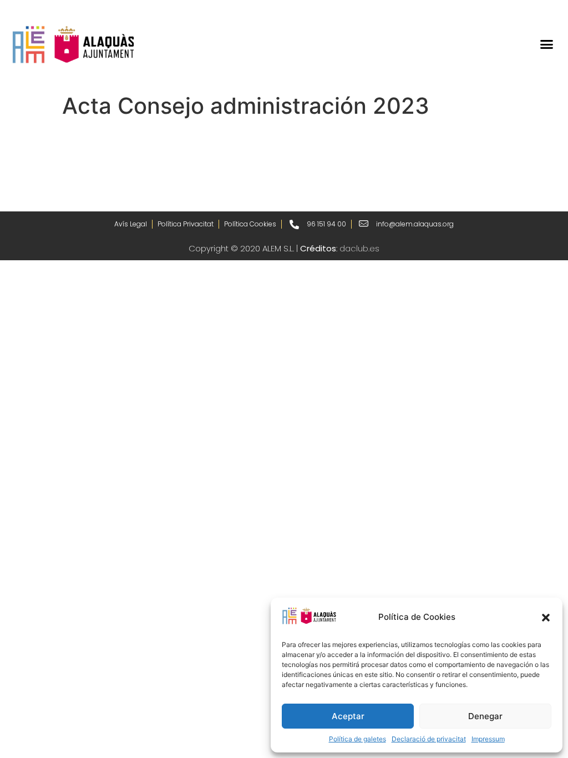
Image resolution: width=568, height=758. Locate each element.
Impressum (488, 739)
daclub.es (359, 248)
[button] (545, 617)
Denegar (485, 716)
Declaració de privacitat (429, 739)
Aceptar (348, 716)
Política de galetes (357, 739)
